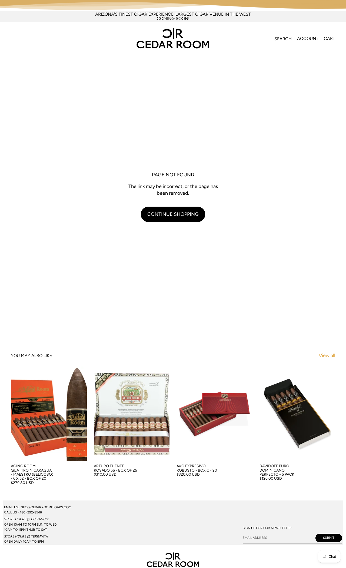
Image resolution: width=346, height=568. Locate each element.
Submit (328, 538)
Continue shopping (173, 214)
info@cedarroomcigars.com (45, 507)
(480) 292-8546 (30, 512)
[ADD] (78, 453)
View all (327, 355)
